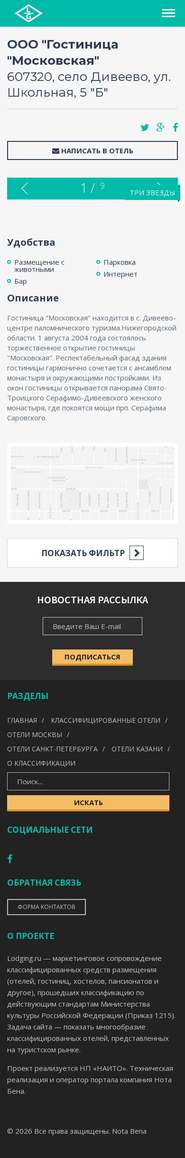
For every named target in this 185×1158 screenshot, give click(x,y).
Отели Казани (137, 748)
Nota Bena (129, 1131)
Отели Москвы (34, 734)
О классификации (41, 763)
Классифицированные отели (105, 720)
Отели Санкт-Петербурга (52, 748)
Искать (88, 802)
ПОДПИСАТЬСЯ (92, 656)
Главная (22, 720)
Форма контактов (46, 907)
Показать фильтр (83, 553)
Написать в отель (96, 150)
